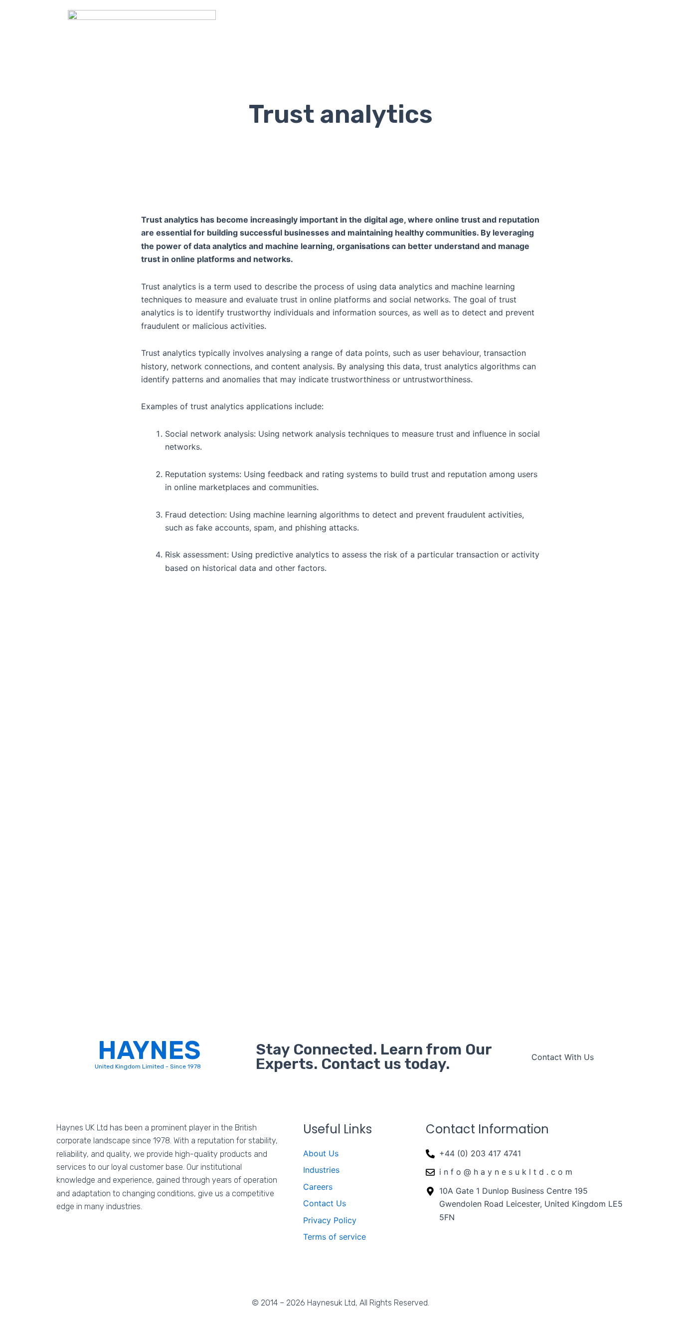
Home (304, 27)
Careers (536, 27)
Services (479, 27)
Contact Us (599, 27)
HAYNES (149, 1050)
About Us (353, 27)
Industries (416, 27)
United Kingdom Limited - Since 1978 (148, 1066)
